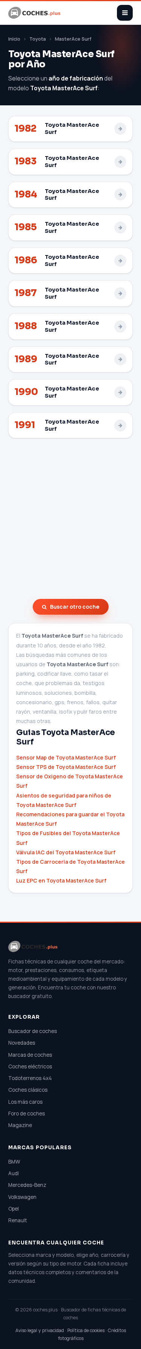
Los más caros (25, 1101)
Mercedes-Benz (27, 1185)
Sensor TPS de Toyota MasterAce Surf (66, 766)
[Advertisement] (70, 518)
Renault (17, 1220)
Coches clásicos (27, 1089)
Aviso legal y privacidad (39, 1330)
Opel (13, 1208)
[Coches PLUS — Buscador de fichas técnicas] (35, 13)
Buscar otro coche (74, 606)
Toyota (37, 39)
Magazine (20, 1125)
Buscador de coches (32, 1031)
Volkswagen (22, 1197)
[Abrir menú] (125, 13)
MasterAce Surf (73, 39)
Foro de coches (26, 1113)
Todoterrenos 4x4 (30, 1078)
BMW (14, 1161)
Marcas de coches (30, 1054)
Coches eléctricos (30, 1066)
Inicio (14, 39)
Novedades (21, 1042)
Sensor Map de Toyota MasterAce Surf (66, 757)
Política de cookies (86, 1330)
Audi (13, 1173)
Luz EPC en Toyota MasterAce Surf (61, 880)
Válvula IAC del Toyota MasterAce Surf (65, 852)
